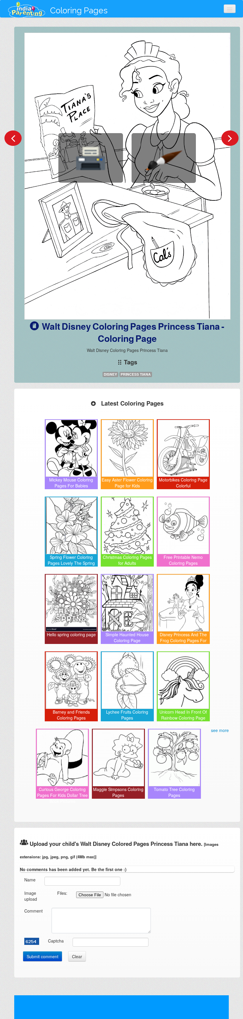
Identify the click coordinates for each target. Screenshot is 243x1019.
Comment (33, 911)
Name (30, 880)
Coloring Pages (79, 10)
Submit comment (42, 956)
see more (220, 730)
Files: (62, 893)
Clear (77, 956)
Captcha (56, 941)
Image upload (30, 896)
